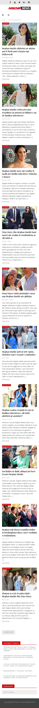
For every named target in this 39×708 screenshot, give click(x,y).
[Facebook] (10, 2)
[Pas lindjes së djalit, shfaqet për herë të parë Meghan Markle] (19, 457)
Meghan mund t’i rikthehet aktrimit (18, 671)
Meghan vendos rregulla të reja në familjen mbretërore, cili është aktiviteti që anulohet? (18, 413)
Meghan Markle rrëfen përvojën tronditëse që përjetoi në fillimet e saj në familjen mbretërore (19, 112)
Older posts (8, 632)
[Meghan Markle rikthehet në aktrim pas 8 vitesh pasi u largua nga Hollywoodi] (19, 34)
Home (4, 20)
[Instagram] (29, 2)
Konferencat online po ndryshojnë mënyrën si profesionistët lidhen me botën (18, 657)
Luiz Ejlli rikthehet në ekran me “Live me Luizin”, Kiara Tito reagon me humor (19, 665)
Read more (6, 79)
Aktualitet (7, 385)
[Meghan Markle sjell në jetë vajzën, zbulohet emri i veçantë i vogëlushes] (19, 337)
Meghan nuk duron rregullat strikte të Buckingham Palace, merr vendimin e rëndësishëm (19, 532)
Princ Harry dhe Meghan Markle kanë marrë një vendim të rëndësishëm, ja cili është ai (19, 235)
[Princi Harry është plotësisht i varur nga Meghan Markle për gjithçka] (19, 279)
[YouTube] (14, 2)
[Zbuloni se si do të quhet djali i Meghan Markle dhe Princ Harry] (19, 579)
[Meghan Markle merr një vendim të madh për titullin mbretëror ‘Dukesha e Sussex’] (19, 156)
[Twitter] (19, 2)
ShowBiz (6, 23)
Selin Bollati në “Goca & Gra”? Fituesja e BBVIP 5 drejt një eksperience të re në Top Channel (20, 648)
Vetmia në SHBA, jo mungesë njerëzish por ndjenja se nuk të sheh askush (20, 676)
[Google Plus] (24, 2)
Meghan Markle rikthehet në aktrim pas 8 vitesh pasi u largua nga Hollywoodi (18, 51)
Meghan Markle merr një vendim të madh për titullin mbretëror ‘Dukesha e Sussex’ (19, 173)
